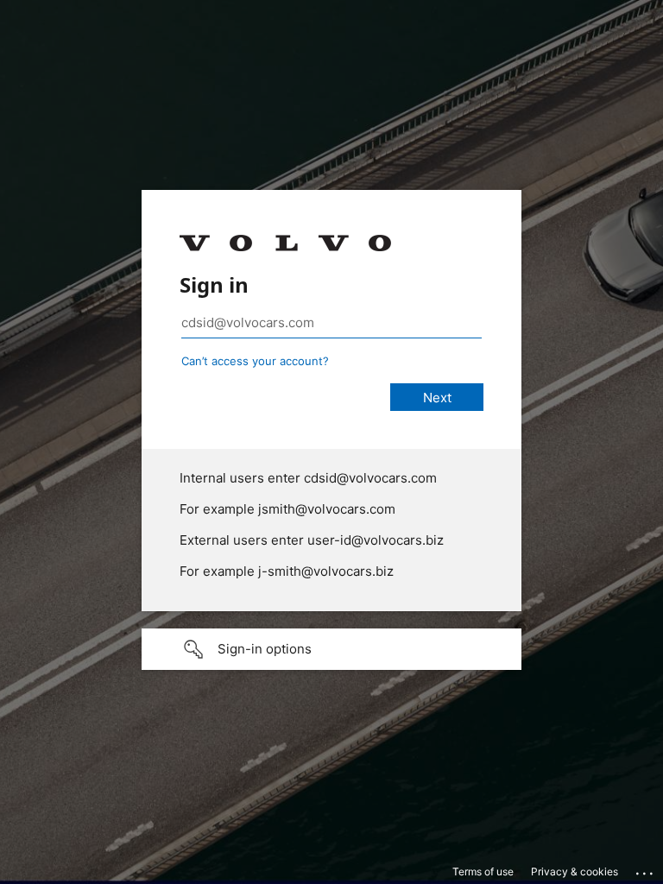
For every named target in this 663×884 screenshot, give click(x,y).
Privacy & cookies (574, 871)
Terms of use (483, 871)
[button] (331, 649)
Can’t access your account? (255, 361)
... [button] (645, 869)
